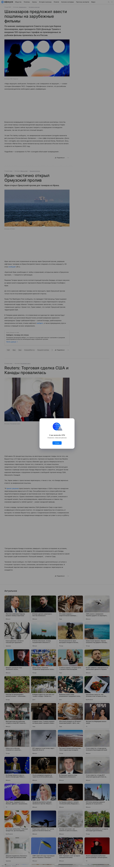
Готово (57, 443)
